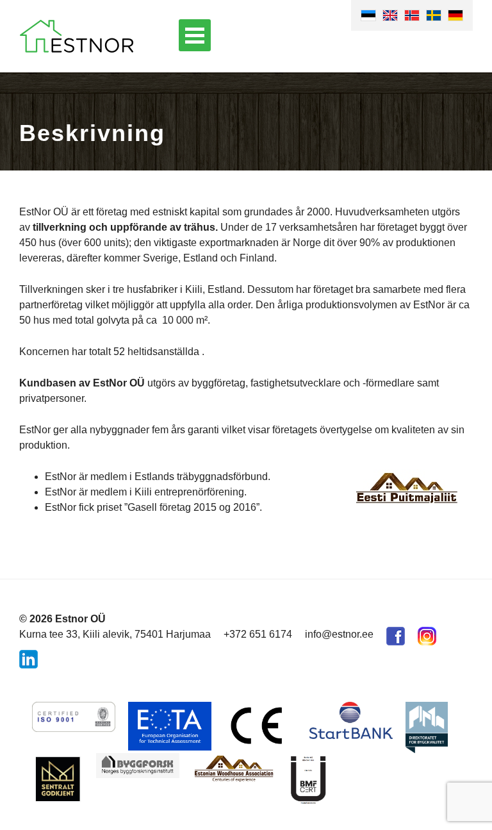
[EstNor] (76, 36)
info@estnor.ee (339, 634)
